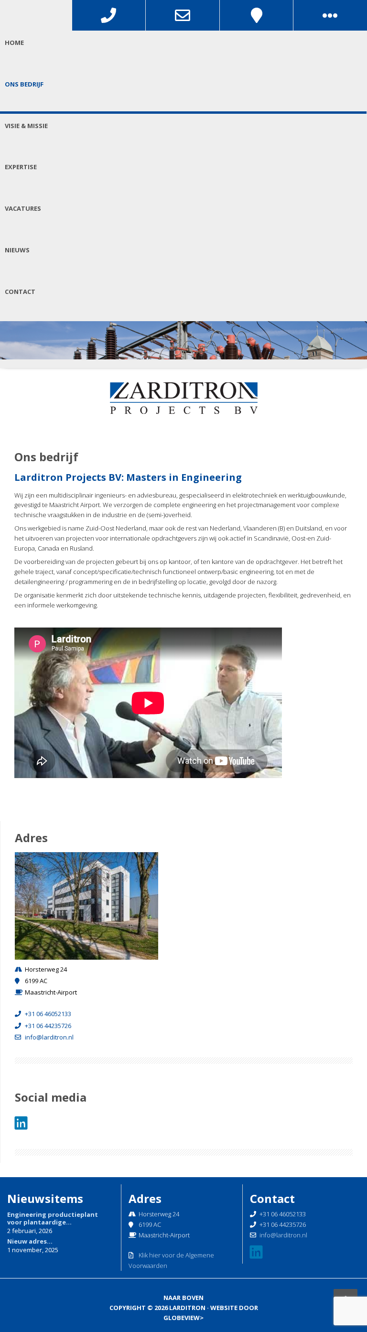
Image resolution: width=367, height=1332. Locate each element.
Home (14, 42)
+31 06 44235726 (48, 1025)
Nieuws (17, 250)
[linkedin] (257, 1252)
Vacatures (23, 208)
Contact (20, 291)
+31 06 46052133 (48, 1013)
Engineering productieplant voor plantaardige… (52, 1218)
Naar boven (183, 1297)
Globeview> (183, 1317)
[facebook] (22, 1123)
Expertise (21, 166)
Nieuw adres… (30, 1241)
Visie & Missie (26, 125)
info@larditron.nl (49, 1037)
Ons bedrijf (24, 84)
